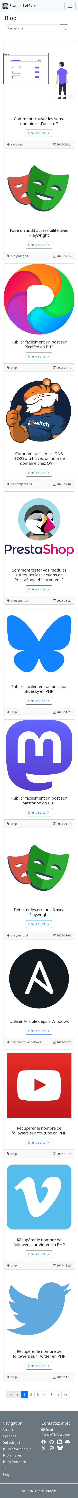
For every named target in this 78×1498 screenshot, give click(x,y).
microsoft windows (26, 1042)
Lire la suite (36, 133)
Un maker (13, 1455)
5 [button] (51, 1394)
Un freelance (16, 1462)
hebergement (21, 484)
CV (4, 1468)
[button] (58, 1394)
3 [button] (38, 1394)
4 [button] (45, 1394)
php (14, 367)
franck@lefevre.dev (56, 1434)
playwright (19, 256)
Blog (5, 1474)
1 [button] (24, 1394)
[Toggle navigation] (70, 6)
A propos (9, 1436)
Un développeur (18, 1449)
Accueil (7, 1429)
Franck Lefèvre (22, 5)
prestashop (20, 600)
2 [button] (31, 1394)
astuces (17, 144)
